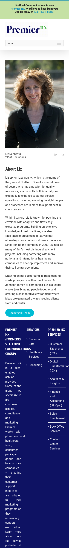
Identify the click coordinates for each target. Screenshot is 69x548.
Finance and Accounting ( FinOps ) (57, 398)
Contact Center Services (55, 444)
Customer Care (35, 342)
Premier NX (18, 8)
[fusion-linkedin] (55, 154)
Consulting (35, 365)
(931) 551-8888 (43, 12)
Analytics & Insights (57, 381)
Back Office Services (57, 429)
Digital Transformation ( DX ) (57, 366)
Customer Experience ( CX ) (56, 348)
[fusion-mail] (62, 154)
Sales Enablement (57, 416)
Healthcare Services (35, 355)
